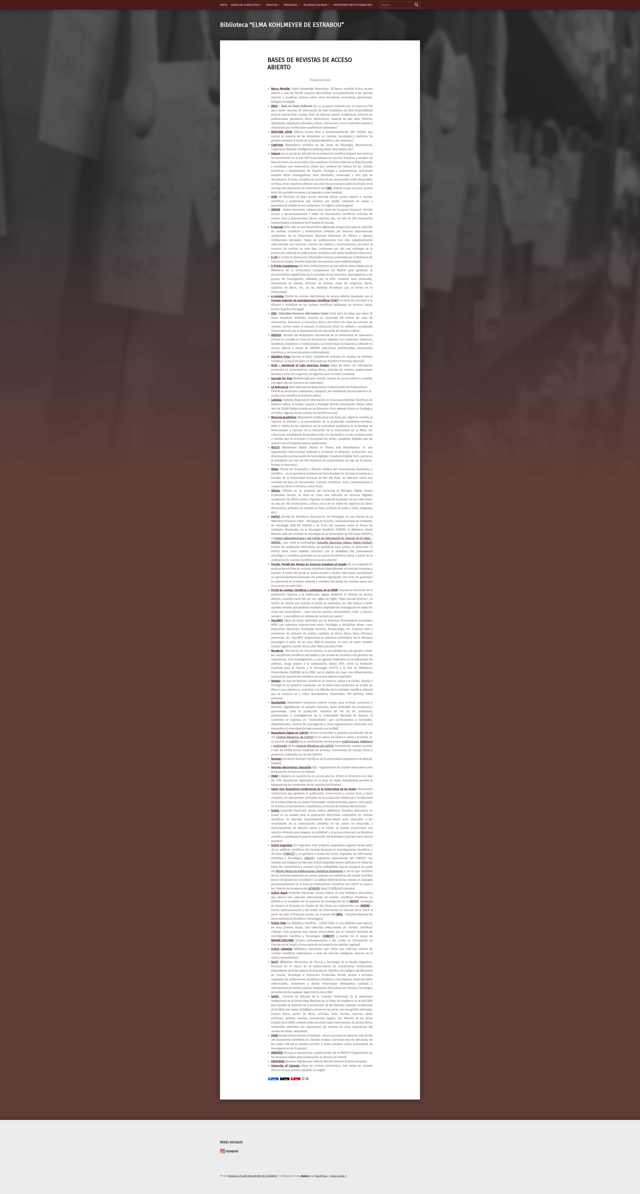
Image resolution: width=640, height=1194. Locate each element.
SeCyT (274, 962)
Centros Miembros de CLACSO (295, 737)
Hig (273, 356)
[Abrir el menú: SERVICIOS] (279, 5)
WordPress (321, 1175)
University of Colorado (285, 1065)
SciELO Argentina (281, 845)
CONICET (289, 853)
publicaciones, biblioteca (357, 741)
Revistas (276, 758)
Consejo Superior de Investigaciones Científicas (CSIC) (304, 300)
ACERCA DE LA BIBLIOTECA (245, 4)
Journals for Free (281, 378)
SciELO (275, 810)
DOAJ (274, 196)
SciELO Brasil (279, 892)
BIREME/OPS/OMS (282, 940)
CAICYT (309, 858)
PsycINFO (277, 620)
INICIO (223, 4)
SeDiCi (275, 996)
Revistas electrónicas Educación (291, 767)
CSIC (329, 188)
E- (272, 266)
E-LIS (274, 257)
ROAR (274, 776)
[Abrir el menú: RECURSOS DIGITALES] (329, 5)
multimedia (280, 745)
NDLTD (275, 447)
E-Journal (277, 227)
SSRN (274, 1035)
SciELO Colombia (281, 949)
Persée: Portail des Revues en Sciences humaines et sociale (308, 564)
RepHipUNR (278, 702)
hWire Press (282, 356)
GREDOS (276, 335)
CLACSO (293, 741)
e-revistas (277, 296)
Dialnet (275, 153)
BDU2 (274, 106)
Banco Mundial (280, 88)
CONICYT (328, 936)
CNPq (339, 914)
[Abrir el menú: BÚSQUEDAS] (299, 5)
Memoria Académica (283, 417)
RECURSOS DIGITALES (315, 4)
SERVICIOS (272, 4)
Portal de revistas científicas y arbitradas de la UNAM (304, 590)
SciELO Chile (278, 923)
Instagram (232, 1151)
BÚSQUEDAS (290, 4)
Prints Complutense (286, 266)
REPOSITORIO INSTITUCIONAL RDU (352, 4)
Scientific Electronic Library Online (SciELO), (344, 542)
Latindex (276, 400)
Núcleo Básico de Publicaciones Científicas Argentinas (309, 871)
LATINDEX (314, 888)
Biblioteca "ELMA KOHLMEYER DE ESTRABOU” (282, 25)
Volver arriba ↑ (338, 1175)
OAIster (275, 490)
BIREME (365, 905)
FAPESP (354, 901)
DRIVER (275, 209)
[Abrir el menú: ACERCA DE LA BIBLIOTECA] (261, 5)
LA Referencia (279, 387)
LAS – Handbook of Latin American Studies (301, 365)
